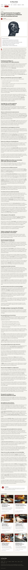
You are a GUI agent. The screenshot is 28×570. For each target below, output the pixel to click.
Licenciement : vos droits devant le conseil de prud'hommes (6, 505)
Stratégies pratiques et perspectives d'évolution (8, 44)
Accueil (2, 9)
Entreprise (9, 561)
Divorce (16, 561)
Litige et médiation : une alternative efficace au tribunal (5, 524)
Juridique (4, 9)
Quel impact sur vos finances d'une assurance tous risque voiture (19, 544)
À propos (2, 6)
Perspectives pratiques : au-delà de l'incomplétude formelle (10, 45)
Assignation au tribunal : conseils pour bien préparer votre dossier (19, 524)
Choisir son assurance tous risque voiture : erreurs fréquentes (5, 544)
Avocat (5, 561)
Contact (6, 6)
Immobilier (13, 561)
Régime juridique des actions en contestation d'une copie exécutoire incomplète (12, 42)
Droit (7, 561)
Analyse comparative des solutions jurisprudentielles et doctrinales (11, 43)
